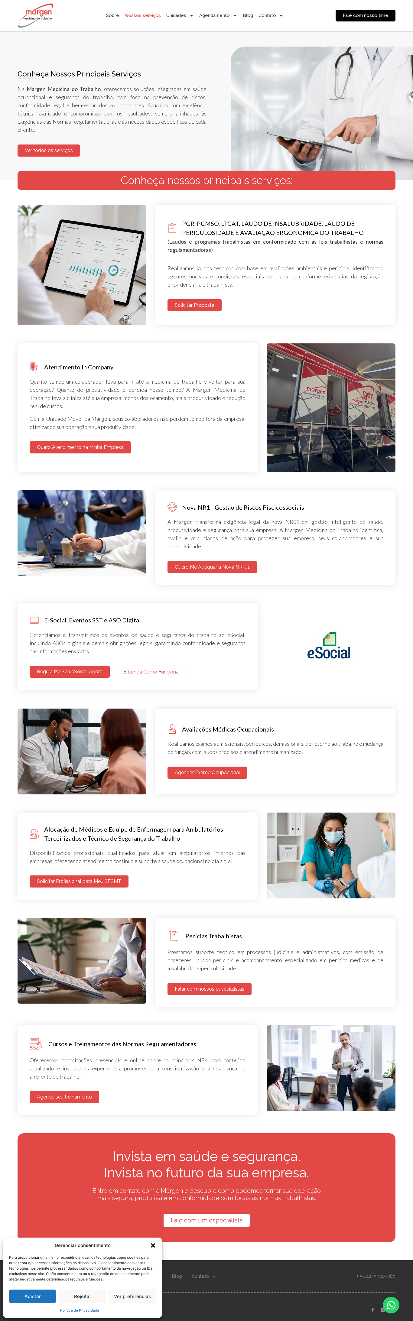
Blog (248, 15)
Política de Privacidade (79, 1310)
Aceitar (32, 1296)
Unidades (176, 15)
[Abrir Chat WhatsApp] (391, 1305)
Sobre (112, 15)
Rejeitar (82, 1296)
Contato (267, 15)
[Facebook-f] (373, 1310)
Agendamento (214, 15)
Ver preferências (132, 1296)
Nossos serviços (143, 15)
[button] (153, 1245)
